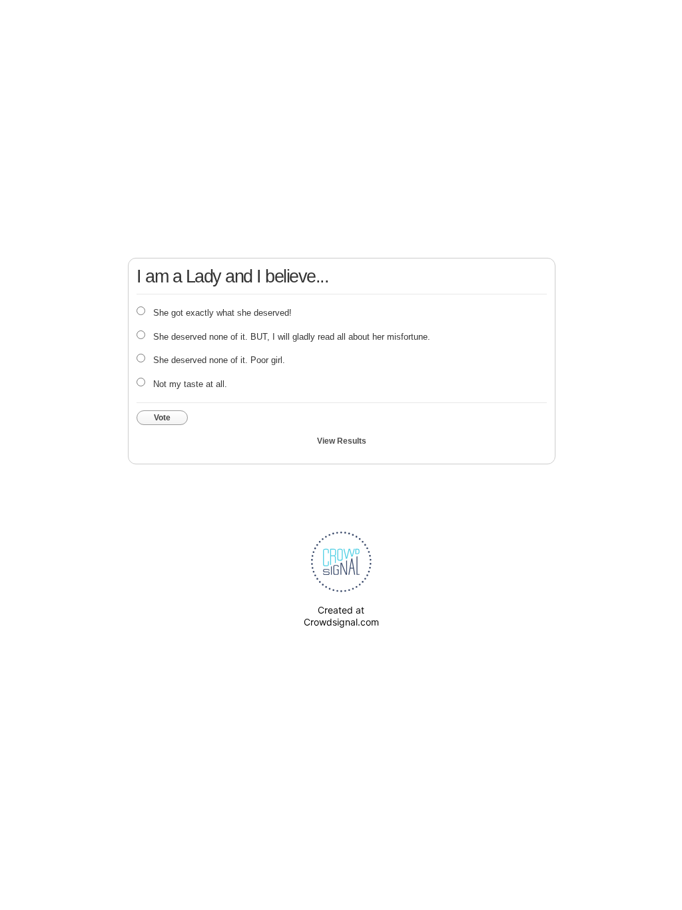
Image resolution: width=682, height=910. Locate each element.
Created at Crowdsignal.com (341, 616)
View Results (341, 441)
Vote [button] (162, 417)
